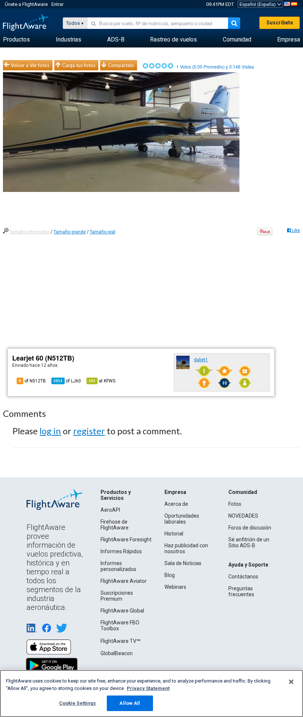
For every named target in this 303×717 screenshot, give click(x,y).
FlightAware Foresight (126, 539)
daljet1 (201, 359)
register (89, 430)
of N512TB (32, 381)
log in (50, 430)
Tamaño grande (70, 232)
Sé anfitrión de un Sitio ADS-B (248, 542)
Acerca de (176, 504)
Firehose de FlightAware (115, 525)
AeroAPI (110, 510)
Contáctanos (243, 577)
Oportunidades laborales (181, 519)
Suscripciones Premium (117, 596)
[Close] (291, 682)
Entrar (57, 4)
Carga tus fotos (78, 65)
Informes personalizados (118, 566)
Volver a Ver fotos (30, 65)
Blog (169, 575)
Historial (173, 534)
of (67, 381)
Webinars (175, 587)
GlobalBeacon (117, 653)
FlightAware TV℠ (120, 641)
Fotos (234, 504)
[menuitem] (16, 39)
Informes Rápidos (121, 551)
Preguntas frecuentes (241, 591)
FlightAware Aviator (124, 581)
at (102, 381)
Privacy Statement (148, 688)
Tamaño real (102, 232)
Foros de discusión (249, 528)
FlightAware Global (122, 611)
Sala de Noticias (182, 563)
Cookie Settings (77, 703)
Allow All (129, 703)
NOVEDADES (243, 516)
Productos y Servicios (116, 495)
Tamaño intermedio (30, 232)
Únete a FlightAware (26, 4)
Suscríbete (279, 23)
